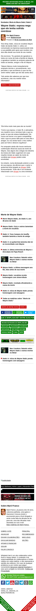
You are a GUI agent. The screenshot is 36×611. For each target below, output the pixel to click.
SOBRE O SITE (6, 531)
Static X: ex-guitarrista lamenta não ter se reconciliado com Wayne (18, 243)
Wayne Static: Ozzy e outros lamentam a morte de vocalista (18, 227)
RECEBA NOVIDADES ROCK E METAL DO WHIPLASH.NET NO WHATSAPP (18, 3)
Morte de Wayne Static (17, 22)
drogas (13, 157)
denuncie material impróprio (20, 567)
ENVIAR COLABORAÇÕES (10, 537)
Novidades (4, 22)
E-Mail (15, 332)
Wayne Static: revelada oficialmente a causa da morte (17, 284)
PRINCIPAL (26, 531)
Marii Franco (15, 35)
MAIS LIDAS (26, 537)
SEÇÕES (25, 540)
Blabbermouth (16, 37)
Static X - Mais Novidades (11, 85)
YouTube (22, 329)
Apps (21, 332)
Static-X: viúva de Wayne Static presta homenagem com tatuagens (18, 292)
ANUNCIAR (5, 534)
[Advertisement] (16, 193)
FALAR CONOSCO (7, 549)
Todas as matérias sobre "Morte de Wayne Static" (16, 300)
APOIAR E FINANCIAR (8, 543)
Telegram (14, 326)
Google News (7, 332)
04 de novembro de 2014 (23, 40)
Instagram (5, 329)
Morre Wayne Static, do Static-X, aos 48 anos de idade (17, 220)
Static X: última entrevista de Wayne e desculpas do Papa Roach (17, 251)
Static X (29, 22)
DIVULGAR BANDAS (8, 540)
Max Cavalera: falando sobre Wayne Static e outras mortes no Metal (21, 260)
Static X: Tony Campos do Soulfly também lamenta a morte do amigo (16, 235)
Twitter (14, 329)
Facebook (23, 326)
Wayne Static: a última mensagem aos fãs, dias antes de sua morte (18, 269)
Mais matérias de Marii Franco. (17, 525)
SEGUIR (4, 546)
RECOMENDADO (28, 534)
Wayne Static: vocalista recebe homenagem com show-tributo (15, 276)
